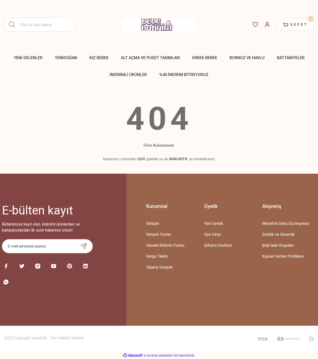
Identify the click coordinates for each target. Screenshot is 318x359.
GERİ (141, 159)
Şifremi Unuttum (218, 245)
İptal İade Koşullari (278, 245)
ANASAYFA (178, 159)
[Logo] (159, 24)
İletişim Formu (158, 234)
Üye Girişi (212, 234)
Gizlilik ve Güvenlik (278, 234)
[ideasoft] (133, 355)
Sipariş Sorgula (159, 267)
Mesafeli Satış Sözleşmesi (285, 223)
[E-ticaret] (158, 355)
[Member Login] (267, 25)
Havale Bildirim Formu (165, 245)
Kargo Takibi (157, 256)
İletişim (152, 223)
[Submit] (84, 246)
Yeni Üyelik (213, 223)
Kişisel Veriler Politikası (283, 256)
